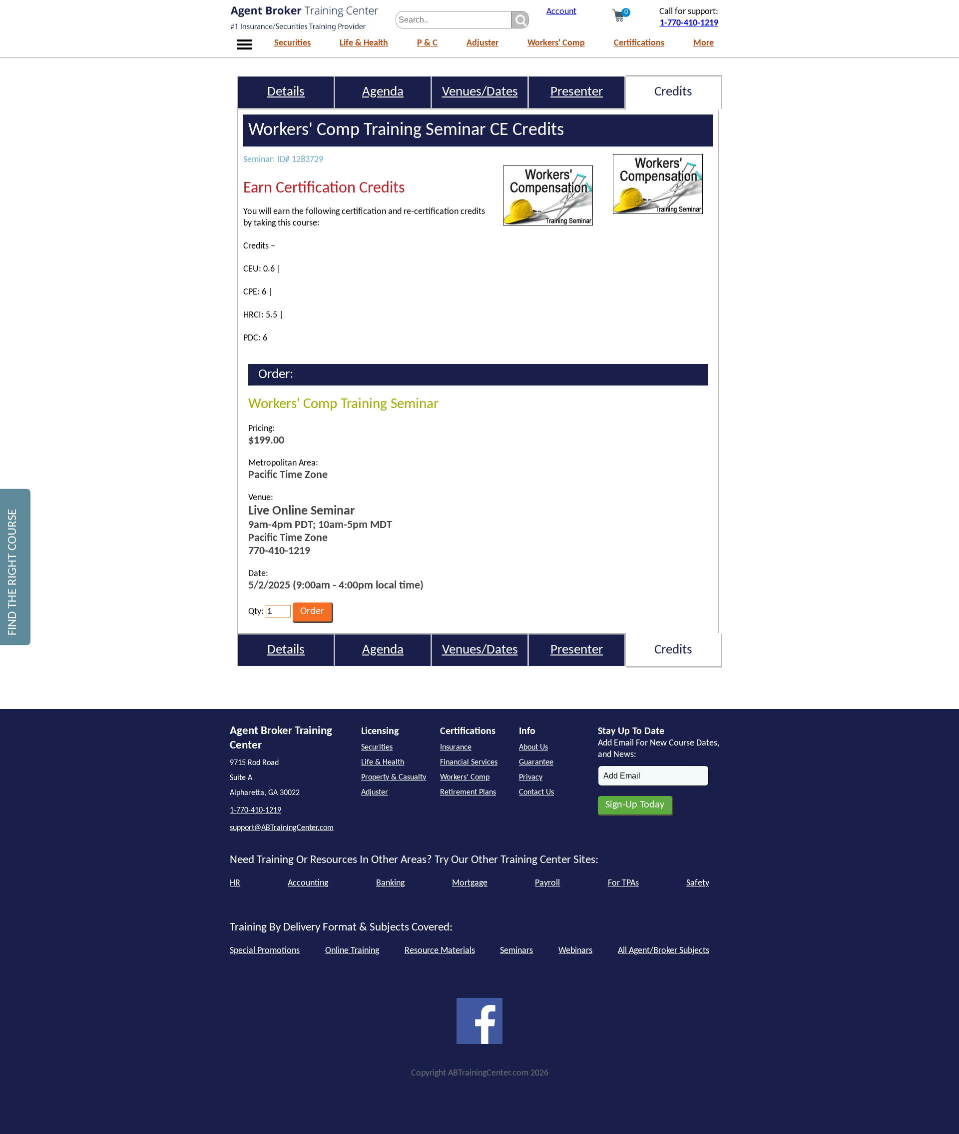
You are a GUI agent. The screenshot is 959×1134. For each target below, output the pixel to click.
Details (286, 92)
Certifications (639, 43)
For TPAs (623, 883)
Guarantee (536, 762)
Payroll (547, 883)
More (703, 43)
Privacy (530, 778)
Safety (697, 883)
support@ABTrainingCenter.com (282, 828)
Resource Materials (440, 951)
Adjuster (482, 43)
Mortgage (469, 883)
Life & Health (364, 43)
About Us (533, 748)
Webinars (575, 951)
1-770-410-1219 (689, 23)
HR (235, 883)
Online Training (352, 951)
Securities (292, 43)
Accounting (308, 883)
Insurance (456, 748)
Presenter (576, 92)
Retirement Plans (468, 792)
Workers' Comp (556, 43)
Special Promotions (265, 951)
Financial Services (468, 762)
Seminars (516, 951)
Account (561, 11)
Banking (390, 883)
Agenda (383, 92)
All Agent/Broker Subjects (663, 951)
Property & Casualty (393, 778)
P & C (427, 43)
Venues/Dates (480, 92)
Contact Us (536, 792)
